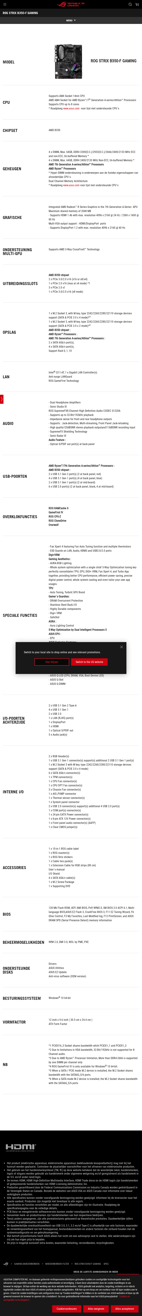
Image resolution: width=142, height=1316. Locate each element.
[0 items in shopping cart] (137, 4)
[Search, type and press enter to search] (130, 4)
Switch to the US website (89, 662)
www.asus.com (71, 108)
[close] (121, 647)
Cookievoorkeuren (67, 1308)
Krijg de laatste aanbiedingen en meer (96, 1271)
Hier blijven (51, 662)
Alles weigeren (96, 1308)
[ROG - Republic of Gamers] (71, 4)
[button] (5, 4)
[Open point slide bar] (1, 399)
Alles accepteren (124, 1308)
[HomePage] (5, 1264)
